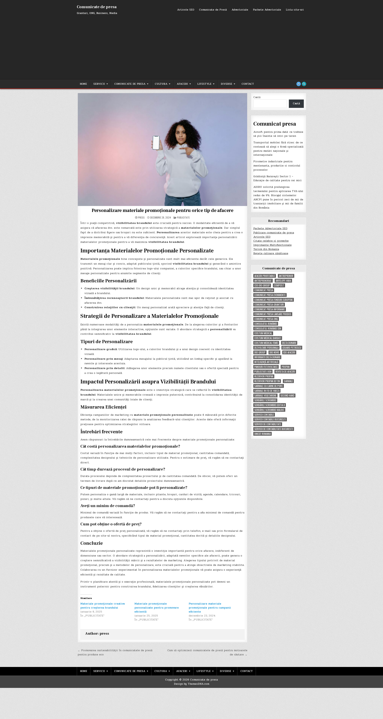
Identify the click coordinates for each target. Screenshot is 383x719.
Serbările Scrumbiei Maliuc (269, 410)
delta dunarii (289, 343)
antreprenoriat (263, 281)
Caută (257, 97)
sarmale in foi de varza (266, 391)
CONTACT (248, 84)
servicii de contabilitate (267, 424)
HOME (83, 84)
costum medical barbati (267, 338)
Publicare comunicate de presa (273, 233)
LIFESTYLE (204, 84)
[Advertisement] (191, 45)
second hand (287, 395)
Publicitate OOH (262, 371)
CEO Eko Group (262, 285)
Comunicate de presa (96, 7)
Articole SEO (185, 10)
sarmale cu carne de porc (268, 386)
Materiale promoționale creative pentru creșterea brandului (102, 606)
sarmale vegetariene (265, 395)
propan (286, 367)
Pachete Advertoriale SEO (270, 228)
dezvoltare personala (266, 348)
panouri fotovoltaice (266, 367)
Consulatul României (265, 324)
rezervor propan (263, 376)
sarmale (288, 381)
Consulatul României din (267, 328)
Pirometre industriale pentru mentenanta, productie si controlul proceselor (276, 166)
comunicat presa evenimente (270, 295)
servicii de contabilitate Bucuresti (273, 429)
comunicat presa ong (266, 319)
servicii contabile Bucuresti (270, 419)
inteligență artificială (266, 362)
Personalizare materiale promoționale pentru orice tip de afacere (162, 210)
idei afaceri (289, 352)
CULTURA (161, 84)
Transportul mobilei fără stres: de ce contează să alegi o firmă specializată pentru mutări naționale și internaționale (278, 149)
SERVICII (99, 84)
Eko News (274, 352)
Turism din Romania (266, 249)
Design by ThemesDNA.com (191, 684)
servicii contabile (264, 415)
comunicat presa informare (269, 309)
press (141, 217)
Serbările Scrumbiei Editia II (269, 405)
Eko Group (260, 352)
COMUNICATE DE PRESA (129, 84)
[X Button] (298, 84)
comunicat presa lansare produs (272, 314)
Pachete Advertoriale (267, 10)
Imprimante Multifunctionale (272, 245)
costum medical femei (266, 343)
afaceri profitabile (264, 276)
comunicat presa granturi (269, 304)
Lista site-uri (295, 10)
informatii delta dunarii (267, 357)
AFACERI (182, 84)
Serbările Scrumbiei (265, 400)
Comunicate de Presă (213, 10)
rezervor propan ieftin (267, 381)
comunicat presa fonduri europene (273, 300)
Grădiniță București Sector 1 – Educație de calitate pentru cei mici (277, 178)
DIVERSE (226, 84)
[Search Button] (304, 84)
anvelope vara (283, 281)
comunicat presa (263, 290)
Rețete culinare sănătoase (270, 253)
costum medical (263, 333)
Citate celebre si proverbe (271, 241)
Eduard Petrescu (291, 348)
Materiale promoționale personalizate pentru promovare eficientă (156, 608)
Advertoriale (240, 10)
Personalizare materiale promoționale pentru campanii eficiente (210, 608)
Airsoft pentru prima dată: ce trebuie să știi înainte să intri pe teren (278, 134)
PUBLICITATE (183, 217)
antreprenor (286, 276)
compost (279, 285)
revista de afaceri (285, 371)
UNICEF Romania (262, 434)
